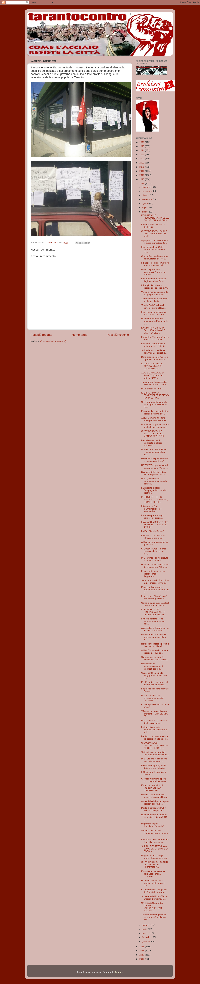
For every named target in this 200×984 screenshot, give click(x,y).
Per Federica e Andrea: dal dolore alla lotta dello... (154, 683)
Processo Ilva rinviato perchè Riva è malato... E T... (155, 589)
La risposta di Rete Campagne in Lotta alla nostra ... (154, 490)
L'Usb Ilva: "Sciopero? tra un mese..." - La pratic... (155, 338)
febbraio (146, 937)
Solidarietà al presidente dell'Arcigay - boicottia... (154, 351)
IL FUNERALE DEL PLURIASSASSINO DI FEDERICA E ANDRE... (153, 612)
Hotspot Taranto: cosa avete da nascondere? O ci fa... (155, 565)
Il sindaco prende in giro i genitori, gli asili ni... (153, 516)
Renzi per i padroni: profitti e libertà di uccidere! (155, 645)
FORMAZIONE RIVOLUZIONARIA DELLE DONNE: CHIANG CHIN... (155, 218)
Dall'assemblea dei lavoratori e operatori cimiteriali (152, 698)
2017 (142, 179)
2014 (142, 951)
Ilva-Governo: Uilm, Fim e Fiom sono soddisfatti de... (154, 452)
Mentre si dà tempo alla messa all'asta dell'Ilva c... (155, 795)
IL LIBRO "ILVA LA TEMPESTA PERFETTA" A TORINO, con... (155, 395)
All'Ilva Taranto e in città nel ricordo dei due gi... (154, 651)
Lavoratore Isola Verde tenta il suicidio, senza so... (155, 840)
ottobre (146, 195)
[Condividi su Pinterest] (88, 242)
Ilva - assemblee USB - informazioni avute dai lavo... (153, 249)
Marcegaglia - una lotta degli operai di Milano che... (155, 412)
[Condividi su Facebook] (85, 242)
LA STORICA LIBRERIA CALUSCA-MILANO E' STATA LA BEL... (153, 330)
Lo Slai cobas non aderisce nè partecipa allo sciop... (154, 737)
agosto (145, 203)
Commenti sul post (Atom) (53, 341)
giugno (145, 212)
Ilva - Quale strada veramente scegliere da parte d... (154, 481)
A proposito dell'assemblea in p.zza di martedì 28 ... (154, 241)
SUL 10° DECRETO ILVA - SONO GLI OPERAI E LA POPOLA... (154, 848)
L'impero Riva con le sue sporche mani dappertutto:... (153, 573)
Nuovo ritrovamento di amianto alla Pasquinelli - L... (154, 321)
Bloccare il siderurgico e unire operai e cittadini (153, 344)
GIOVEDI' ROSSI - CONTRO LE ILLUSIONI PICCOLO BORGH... (154, 745)
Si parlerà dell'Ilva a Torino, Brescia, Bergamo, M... (154, 897)
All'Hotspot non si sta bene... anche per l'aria (155, 300)
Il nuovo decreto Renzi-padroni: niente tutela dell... (153, 621)
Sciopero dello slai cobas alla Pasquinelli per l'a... (154, 473)
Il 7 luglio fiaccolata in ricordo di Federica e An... (155, 286)
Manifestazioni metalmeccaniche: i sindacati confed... (152, 666)
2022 (142, 159)
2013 (142, 955)
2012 (142, 959)
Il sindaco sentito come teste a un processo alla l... (155, 264)
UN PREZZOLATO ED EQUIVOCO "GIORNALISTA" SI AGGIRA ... (152, 907)
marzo (145, 933)
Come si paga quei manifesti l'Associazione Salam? (155, 604)
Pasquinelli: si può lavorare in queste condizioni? (154, 460)
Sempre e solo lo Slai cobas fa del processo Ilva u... (155, 581)
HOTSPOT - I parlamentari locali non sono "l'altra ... (154, 466)
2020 (142, 167)
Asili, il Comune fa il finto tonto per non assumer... (154, 419)
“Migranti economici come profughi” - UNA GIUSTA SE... (154, 713)
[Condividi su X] (82, 242)
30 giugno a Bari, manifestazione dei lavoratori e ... (151, 508)
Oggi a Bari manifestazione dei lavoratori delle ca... (154, 257)
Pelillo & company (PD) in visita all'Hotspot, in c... (153, 809)
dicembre (147, 187)
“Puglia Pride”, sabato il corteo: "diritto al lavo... (153, 306)
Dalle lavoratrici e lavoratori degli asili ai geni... (154, 721)
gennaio (146, 941)
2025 (142, 146)
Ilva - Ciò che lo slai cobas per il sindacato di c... (154, 760)
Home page (80, 334)
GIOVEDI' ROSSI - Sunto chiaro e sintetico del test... (153, 551)
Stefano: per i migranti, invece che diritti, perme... (155, 658)
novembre (147, 191)
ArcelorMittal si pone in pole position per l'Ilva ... (155, 802)
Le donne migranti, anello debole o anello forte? (153, 766)
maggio (146, 925)
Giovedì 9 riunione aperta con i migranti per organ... (155, 780)
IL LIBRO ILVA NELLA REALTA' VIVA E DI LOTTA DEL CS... (151, 366)
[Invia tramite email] (76, 242)
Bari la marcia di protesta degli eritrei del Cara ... (153, 279)
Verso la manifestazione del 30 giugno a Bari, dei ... (154, 293)
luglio (145, 207)
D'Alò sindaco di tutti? (151, 389)
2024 (142, 150)
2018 (142, 175)
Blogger (119, 972)
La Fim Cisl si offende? (152, 531)
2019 (142, 171)
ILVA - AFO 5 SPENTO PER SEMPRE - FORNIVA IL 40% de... (154, 524)
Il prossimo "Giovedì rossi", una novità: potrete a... (154, 597)
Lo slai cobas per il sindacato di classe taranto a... (151, 443)
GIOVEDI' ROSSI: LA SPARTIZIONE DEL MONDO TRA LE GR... (153, 433)
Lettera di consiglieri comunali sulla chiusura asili (154, 729)
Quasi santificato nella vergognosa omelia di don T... (155, 675)
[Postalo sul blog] (79, 242)
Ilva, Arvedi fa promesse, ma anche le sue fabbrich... (155, 425)
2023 (142, 154)
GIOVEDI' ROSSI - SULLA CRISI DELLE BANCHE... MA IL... (154, 233)
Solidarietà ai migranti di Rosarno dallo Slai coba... (155, 753)
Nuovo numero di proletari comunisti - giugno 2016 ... (154, 817)
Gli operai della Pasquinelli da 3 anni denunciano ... (154, 890)
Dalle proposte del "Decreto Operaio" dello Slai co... (154, 358)
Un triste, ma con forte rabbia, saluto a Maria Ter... (153, 883)
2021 (142, 163)
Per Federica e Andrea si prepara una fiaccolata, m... (153, 637)
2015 (142, 946)
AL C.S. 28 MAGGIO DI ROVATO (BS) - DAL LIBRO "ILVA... (152, 375)
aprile (145, 929)
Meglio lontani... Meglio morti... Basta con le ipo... (155, 856)
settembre (147, 199)
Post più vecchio (118, 334)
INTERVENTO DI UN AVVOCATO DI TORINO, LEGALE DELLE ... (154, 499)
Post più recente (41, 334)
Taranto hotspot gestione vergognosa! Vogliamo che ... (153, 917)
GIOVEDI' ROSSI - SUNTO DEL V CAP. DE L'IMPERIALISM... (154, 864)
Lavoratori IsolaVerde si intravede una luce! (153, 536)
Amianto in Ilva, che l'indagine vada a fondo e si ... (154, 833)
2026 (142, 142)
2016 (142, 183)
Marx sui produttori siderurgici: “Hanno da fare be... (153, 272)
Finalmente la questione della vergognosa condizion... (153, 874)
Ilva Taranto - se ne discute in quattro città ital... (154, 559)
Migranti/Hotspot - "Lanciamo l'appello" (152, 825)
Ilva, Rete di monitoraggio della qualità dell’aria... (154, 313)
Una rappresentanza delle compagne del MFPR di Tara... (154, 404)
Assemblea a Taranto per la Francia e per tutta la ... (155, 629)
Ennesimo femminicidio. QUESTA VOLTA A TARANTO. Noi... (153, 788)
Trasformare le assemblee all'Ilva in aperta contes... (154, 383)
